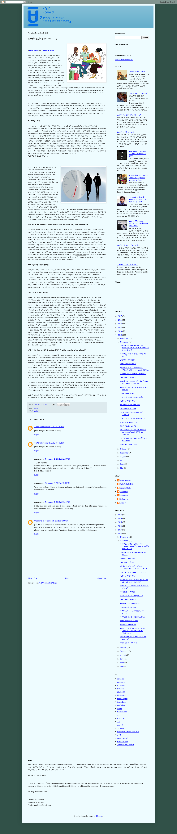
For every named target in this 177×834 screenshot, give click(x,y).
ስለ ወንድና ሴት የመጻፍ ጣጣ (130, 404)
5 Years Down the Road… (127, 264)
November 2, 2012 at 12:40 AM (57, 459)
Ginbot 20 (121, 692)
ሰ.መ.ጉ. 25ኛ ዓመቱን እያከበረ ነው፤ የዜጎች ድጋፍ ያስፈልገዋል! (138, 223)
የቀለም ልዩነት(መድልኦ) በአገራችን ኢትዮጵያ (132, 413)
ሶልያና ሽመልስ (34, 50)
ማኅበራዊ (36, 408)
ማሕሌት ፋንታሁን (47, 50)
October (123, 449)
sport (119, 715)
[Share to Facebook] (65, 404)
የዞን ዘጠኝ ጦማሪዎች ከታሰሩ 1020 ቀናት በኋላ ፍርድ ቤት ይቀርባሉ (137, 199)
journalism (121, 702)
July (122, 460)
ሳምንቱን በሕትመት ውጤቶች (128, 731)
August (123, 456)
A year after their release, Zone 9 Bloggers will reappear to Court (139, 177)
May (122, 468)
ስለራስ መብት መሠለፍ (125, 132)
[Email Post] (53, 404)
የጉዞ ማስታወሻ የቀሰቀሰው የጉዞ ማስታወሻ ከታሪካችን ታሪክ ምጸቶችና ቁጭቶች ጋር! (134, 347)
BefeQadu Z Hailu (127, 484)
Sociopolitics (122, 711)
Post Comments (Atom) (47, 582)
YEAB (37, 426)
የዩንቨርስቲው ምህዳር (127, 393)
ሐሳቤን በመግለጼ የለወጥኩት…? (129, 115)
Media (119, 708)
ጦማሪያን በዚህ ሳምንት (125, 744)
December (124, 338)
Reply (36, 434)
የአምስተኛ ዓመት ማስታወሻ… (128, 245)
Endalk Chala (125, 488)
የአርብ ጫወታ (122, 741)
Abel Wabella (125, 480)
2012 (120, 335)
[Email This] (58, 404)
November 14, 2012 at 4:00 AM (55, 520)
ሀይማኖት (120, 718)
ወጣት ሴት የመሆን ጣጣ (128, 444)
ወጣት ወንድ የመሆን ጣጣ (129, 422)
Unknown (38, 520)
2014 (120, 327)
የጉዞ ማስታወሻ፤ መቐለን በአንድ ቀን (133, 373)
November (124, 342)
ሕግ (118, 721)
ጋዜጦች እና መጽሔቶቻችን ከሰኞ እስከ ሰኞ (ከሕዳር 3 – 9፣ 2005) (134, 382)
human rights (122, 698)
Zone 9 (123, 503)
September (124, 452)
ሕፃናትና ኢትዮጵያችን (128, 426)
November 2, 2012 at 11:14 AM (57, 502)
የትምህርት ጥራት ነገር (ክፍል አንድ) (132, 418)
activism (120, 678)
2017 (120, 316)
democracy (121, 682)
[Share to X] (63, 404)
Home (67, 578)
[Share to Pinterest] (68, 404)
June (122, 464)
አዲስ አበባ (35, 411)
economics (121, 685)
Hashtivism (121, 695)
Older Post (101, 578)
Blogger (99, 816)
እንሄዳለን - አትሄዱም (127, 359)
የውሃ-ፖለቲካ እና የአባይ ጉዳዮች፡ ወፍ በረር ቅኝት (133, 439)
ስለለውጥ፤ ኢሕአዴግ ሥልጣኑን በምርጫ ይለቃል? (134, 388)
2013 (120, 331)
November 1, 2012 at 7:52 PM (52, 426)
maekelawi (121, 705)
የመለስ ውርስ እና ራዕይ (128, 408)
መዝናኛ (120, 725)
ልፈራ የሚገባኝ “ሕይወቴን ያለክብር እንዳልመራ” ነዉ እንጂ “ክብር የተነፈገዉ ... (133, 432)
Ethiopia (120, 688)
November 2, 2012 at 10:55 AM (57, 483)
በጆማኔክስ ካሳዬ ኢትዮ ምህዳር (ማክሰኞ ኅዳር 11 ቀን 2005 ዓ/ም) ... (134, 368)
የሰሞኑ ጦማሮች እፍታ (128, 363)
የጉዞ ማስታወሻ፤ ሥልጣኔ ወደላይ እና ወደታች (133, 354)
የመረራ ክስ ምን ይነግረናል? (138, 93)
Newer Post (32, 578)
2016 (120, 319)
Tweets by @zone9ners (124, 59)
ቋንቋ (119, 734)
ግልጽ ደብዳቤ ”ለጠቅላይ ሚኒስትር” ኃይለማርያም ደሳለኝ (137, 153)
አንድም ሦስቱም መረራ (137, 71)
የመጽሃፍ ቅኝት (122, 738)
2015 (120, 323)
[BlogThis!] (60, 404)
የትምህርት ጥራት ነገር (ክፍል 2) (131, 397)
